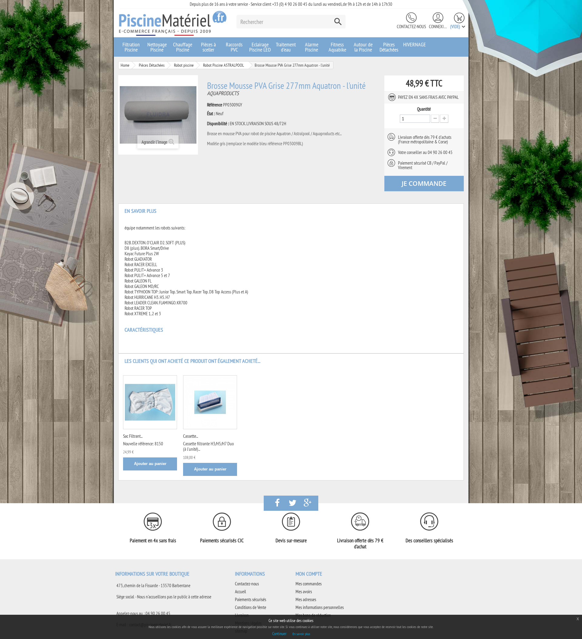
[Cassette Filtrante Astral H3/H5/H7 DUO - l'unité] (210, 402)
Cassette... (190, 436)
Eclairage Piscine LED (260, 47)
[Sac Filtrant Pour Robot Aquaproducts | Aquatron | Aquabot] (150, 402)
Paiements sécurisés (250, 599)
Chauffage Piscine (182, 47)
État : (211, 113)
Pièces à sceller (208, 47)
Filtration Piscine (131, 47)
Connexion (438, 26)
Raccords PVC (234, 47)
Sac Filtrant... (132, 436)
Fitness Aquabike (337, 47)
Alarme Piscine (311, 47)
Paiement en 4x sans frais (153, 540)
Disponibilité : (218, 123)
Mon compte (309, 573)
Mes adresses (306, 599)
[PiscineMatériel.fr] (172, 23)
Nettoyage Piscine (157, 47)
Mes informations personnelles (320, 607)
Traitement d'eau (286, 47)
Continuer (279, 633)
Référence (214, 105)
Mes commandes (309, 584)
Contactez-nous (411, 26)
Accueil (240, 591)
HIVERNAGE (414, 44)
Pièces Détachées (389, 47)
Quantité (424, 109)
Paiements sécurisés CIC (222, 540)
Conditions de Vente (250, 607)
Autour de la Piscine (363, 47)
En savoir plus (301, 633)
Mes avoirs (304, 591)
